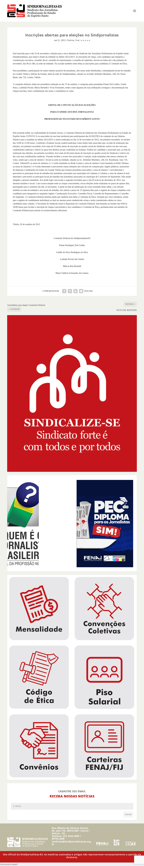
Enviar (128, 814)
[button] (9, 864)
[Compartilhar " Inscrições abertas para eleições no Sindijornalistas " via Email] (81, 291)
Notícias (70, 40)
